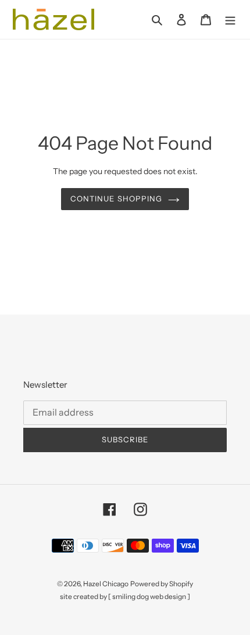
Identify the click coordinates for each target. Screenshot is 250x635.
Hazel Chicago (105, 583)
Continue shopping (116, 198)
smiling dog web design (149, 596)
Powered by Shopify (161, 583)
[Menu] (230, 19)
